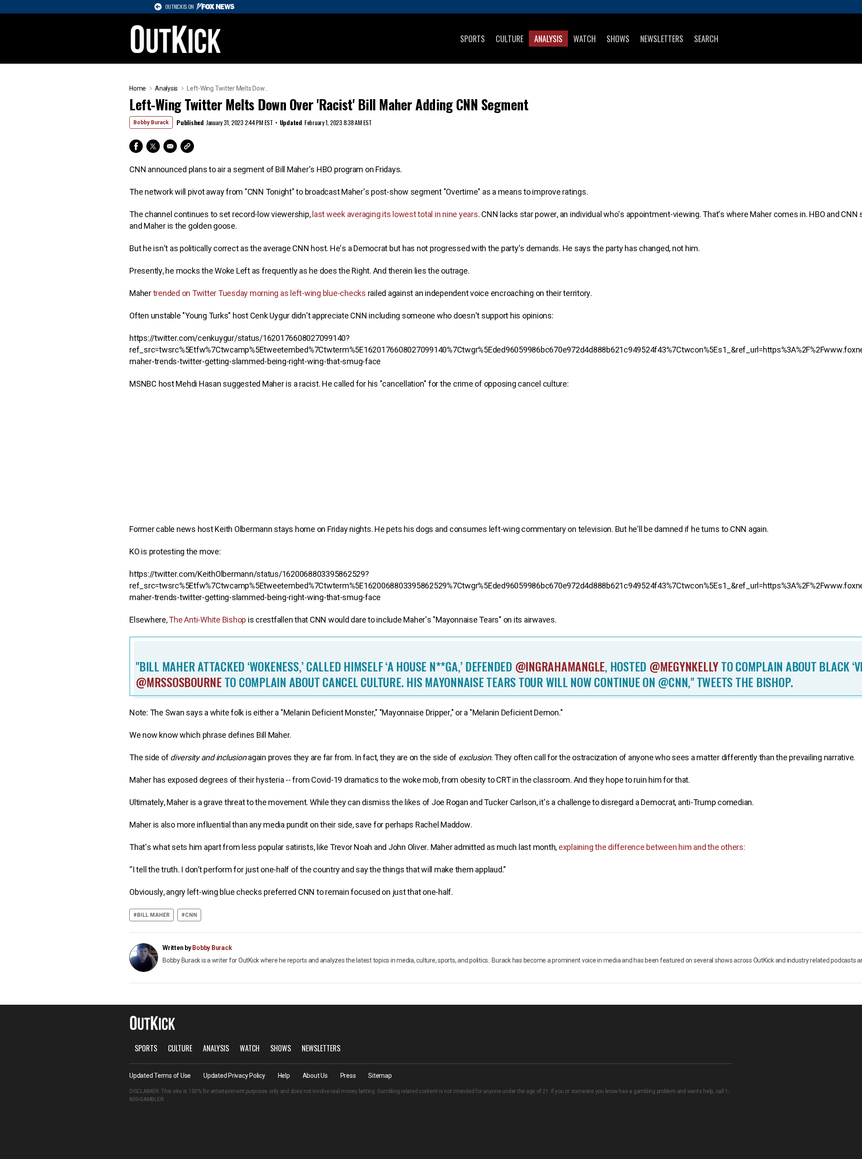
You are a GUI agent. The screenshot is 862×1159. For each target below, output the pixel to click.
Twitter (153, 146)
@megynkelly (682, 666)
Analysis (548, 38)
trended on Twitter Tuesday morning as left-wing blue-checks (258, 293)
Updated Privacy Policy (234, 1075)
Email (170, 146)
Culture (509, 38)
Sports (472, 38)
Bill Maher (153, 915)
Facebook (136, 146)
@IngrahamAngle (558, 666)
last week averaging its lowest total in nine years (395, 214)
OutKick (176, 38)
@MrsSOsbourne (179, 682)
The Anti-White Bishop (206, 619)
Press (348, 1075)
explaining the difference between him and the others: (651, 847)
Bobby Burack (151, 122)
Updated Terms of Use (160, 1075)
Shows (618, 38)
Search (706, 38)
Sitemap (379, 1075)
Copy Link (187, 146)
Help (284, 1075)
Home (137, 88)
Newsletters (661, 38)
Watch (584, 38)
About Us (315, 1075)
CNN (191, 915)
